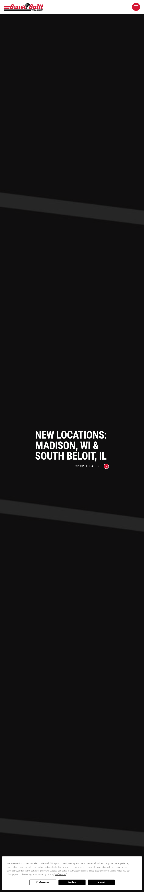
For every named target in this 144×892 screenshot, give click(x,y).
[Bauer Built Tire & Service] (23, 7)
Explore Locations (87, 466)
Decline (72, 882)
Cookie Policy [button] (116, 871)
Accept (101, 882)
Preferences (42, 882)
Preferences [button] (60, 874)
